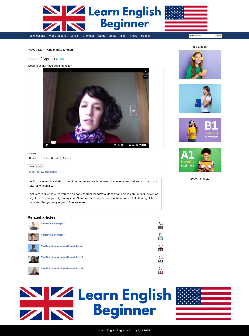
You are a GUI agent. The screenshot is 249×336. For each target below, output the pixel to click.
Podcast (146, 35)
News (133, 35)
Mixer (123, 35)
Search (218, 36)
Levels (74, 35)
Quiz (40, 166)
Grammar (88, 35)
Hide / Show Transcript (43, 171)
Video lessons (58, 35)
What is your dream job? (53, 224)
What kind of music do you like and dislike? (62, 246)
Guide (101, 35)
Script (32, 166)
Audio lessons (36, 35)
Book (112, 35)
